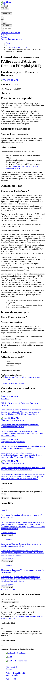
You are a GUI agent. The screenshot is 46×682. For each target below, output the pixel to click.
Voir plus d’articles (8, 589)
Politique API (11, 679)
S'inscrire (5, 498)
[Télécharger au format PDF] (1, 93)
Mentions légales (12, 675)
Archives (9, 669)
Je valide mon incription (10, 602)
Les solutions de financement (16, 47)
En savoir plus (7, 535)
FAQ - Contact (11, 667)
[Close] (2, 488)
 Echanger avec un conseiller (12, 383)
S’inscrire (5, 9)
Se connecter (6, 14)
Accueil (8, 43)
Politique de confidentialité (15, 673)
